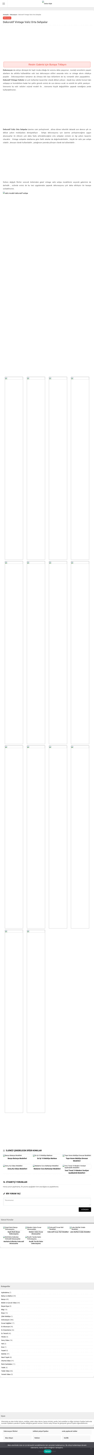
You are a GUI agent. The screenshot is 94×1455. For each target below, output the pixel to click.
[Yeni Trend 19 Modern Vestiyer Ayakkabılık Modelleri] (77, 1167)
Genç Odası (5, 1340)
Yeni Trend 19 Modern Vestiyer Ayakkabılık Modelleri (77, 1171)
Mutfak (3, 1354)
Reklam (37, 1438)
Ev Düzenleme (6, 1330)
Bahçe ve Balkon (7, 1296)
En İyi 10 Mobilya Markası (47, 1158)
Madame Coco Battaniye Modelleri (47, 1169)
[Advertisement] (47, 43)
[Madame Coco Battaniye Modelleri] (47, 1166)
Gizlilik (66, 1438)
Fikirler (3, 1337)
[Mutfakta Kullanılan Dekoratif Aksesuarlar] (13, 1238)
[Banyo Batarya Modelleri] (17, 1155)
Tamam (47, 1451)
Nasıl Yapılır (5, 1357)
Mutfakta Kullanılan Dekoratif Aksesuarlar (14, 1242)
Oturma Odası (6, 1361)
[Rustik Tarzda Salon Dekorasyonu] (36, 1238)
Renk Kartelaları (6, 1364)
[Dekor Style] (47, 4)
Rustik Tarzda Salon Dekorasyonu (36, 1242)
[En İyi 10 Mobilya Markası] (47, 1155)
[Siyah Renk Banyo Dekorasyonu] (13, 1228)
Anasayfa (6, 14)
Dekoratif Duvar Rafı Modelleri (58, 1232)
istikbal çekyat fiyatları (40, 1431)
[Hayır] (91, 1448)
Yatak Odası (5, 1371)
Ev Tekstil (4, 1333)
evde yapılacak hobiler (69, 1431)
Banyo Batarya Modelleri (17, 1158)
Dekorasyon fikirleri (11, 1431)
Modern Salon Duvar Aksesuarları (36, 1233)
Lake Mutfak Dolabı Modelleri (80, 1232)
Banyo (3, 1299)
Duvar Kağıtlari (6, 1323)
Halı (2, 1344)
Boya (3, 1313)
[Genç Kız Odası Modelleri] (17, 1166)
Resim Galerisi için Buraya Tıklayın (47, 64)
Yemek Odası (6, 1374)
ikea (2, 1347)
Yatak (3, 1367)
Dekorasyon (13, 14)
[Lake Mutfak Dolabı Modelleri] (80, 1228)
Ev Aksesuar (5, 1327)
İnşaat (3, 1350)
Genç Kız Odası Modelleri (17, 1169)
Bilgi (2, 1309)
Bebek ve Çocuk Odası (9, 1303)
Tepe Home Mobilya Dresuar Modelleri (77, 1159)
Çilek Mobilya (5, 1316)
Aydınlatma (5, 1292)
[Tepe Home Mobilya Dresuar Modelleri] (77, 1155)
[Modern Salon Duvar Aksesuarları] (36, 1228)
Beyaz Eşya (5, 1306)
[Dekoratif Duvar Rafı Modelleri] (58, 1228)
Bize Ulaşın (9, 1438)
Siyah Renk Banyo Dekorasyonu (14, 1233)
